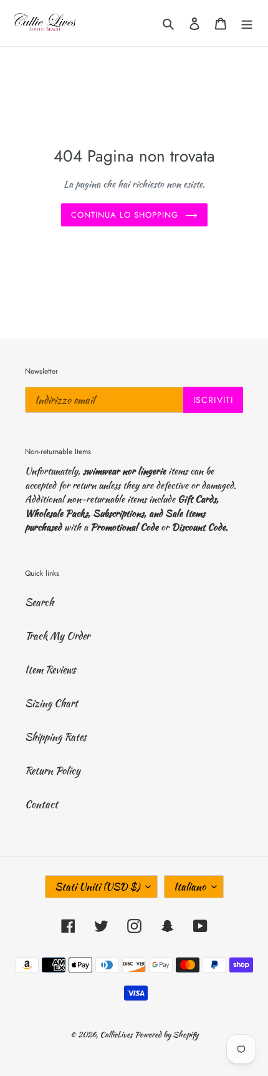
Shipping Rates (56, 737)
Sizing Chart (51, 703)
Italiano (190, 887)
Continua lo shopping (125, 215)
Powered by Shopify (166, 1034)
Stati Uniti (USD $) (97, 887)
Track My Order (57, 636)
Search (39, 602)
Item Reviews (50, 669)
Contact (41, 804)
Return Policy (52, 770)
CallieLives (117, 1034)
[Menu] (247, 23)
